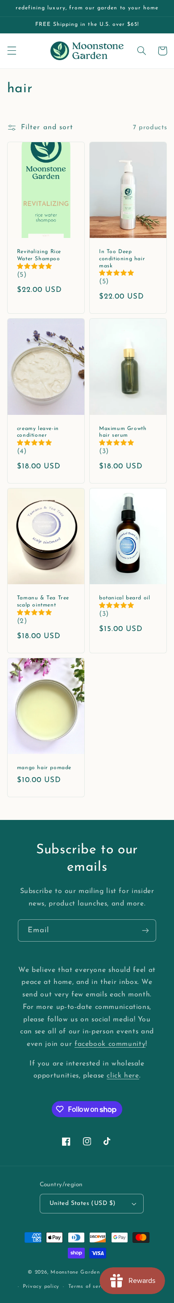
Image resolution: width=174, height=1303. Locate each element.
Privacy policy (41, 1286)
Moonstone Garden (75, 1272)
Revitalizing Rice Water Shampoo (39, 255)
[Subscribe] (145, 930)
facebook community (110, 1044)
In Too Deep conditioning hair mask (122, 258)
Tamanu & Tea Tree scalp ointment (43, 601)
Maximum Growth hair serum (122, 432)
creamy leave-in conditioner (38, 432)
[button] (11, 51)
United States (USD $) (83, 1203)
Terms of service (89, 1286)
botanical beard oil (124, 598)
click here (123, 1075)
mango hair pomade (44, 767)
